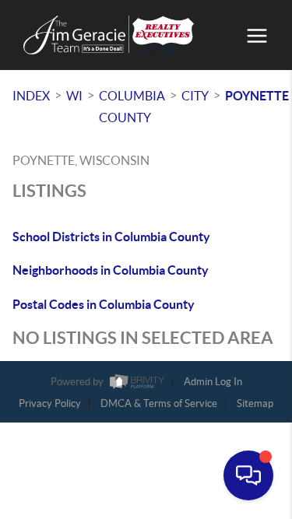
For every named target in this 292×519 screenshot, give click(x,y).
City (195, 96)
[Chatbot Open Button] (248, 475)
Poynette (257, 96)
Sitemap (255, 403)
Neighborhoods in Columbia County (110, 270)
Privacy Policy (50, 403)
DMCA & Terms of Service (158, 403)
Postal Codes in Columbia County (103, 304)
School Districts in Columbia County (111, 237)
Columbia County (132, 106)
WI (74, 96)
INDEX (31, 96)
